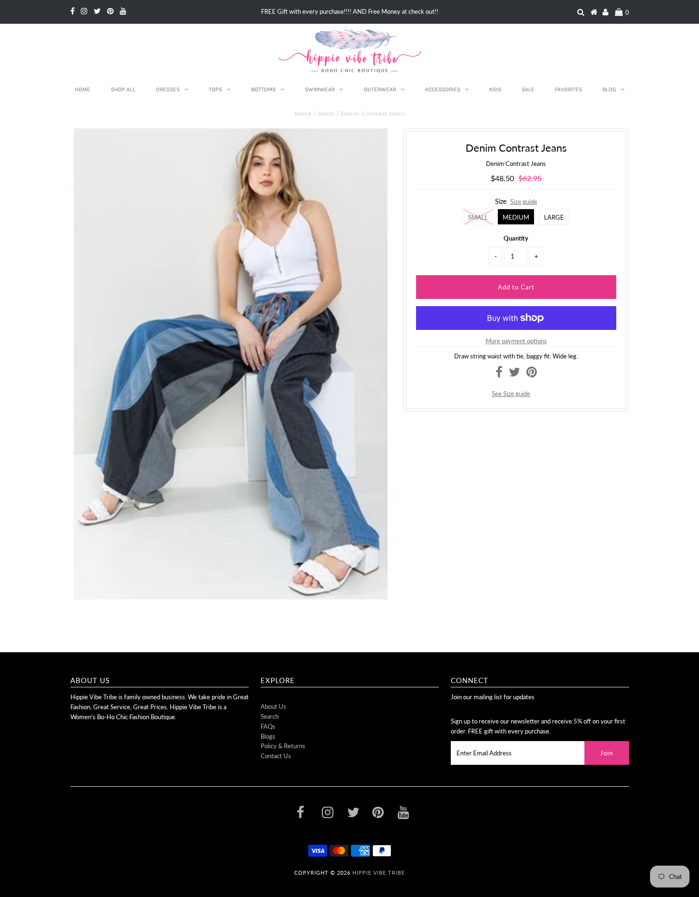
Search (270, 716)
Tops (215, 89)
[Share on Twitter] (514, 374)
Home (82, 89)
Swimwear (320, 89)
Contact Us (276, 756)
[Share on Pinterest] (531, 374)
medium (516, 217)
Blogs (268, 736)
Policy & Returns (283, 746)
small (478, 217)
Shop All (123, 89)
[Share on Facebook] (499, 374)
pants (326, 113)
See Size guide (511, 393)
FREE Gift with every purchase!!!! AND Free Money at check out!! (349, 11)
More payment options (516, 341)
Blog (609, 89)
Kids (495, 89)
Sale (528, 89)
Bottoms (263, 89)
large (554, 217)
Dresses (168, 89)
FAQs (268, 726)
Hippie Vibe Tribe (378, 872)
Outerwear (380, 89)
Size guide (523, 201)
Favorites (568, 89)
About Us (273, 706)
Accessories (442, 89)
